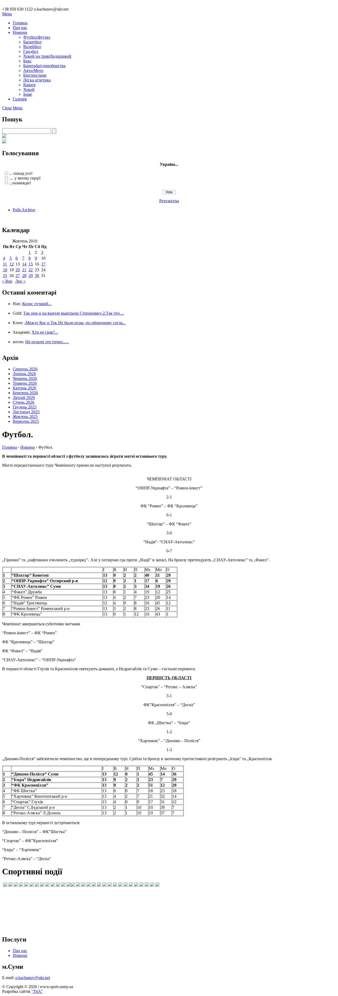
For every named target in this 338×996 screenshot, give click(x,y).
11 (5, 264)
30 (37, 275)
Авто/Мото (33, 70)
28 (24, 275)
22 (31, 270)
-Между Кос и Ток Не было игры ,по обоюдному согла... (75, 322)
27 (18, 275)
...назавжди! (20, 183)
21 (24, 270)
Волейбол (32, 46)
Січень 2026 (23, 402)
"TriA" (37, 991)
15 (31, 264)
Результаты (169, 201)
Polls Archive (24, 210)
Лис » (20, 281)
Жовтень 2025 (25, 416)
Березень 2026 (25, 393)
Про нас (20, 27)
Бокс (27, 61)
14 (24, 264)
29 (31, 275)
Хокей (29, 89)
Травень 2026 (25, 383)
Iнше (27, 94)
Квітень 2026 (24, 388)
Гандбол (30, 51)
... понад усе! (20, 173)
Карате (29, 84)
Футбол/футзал (36, 37)
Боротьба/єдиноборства (44, 65)
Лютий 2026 (24, 397)
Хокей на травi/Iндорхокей (47, 56)
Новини (20, 32)
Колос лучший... (36, 303)
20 (18, 270)
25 (5, 275)
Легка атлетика (37, 80)
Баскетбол (32, 42)
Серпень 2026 (25, 369)
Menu (7, 14)
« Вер (7, 281)
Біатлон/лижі (34, 75)
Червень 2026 (25, 378)
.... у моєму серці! (25, 178)
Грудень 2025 (24, 407)
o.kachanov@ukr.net (32, 977)
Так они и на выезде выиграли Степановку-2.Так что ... (73, 313)
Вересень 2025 (26, 421)
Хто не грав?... (45, 332)
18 (5, 270)
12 (12, 264)
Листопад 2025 (26, 412)
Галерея (20, 99)
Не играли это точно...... (47, 341)
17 (43, 264)
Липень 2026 (24, 373)
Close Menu (12, 108)
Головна (20, 23)
